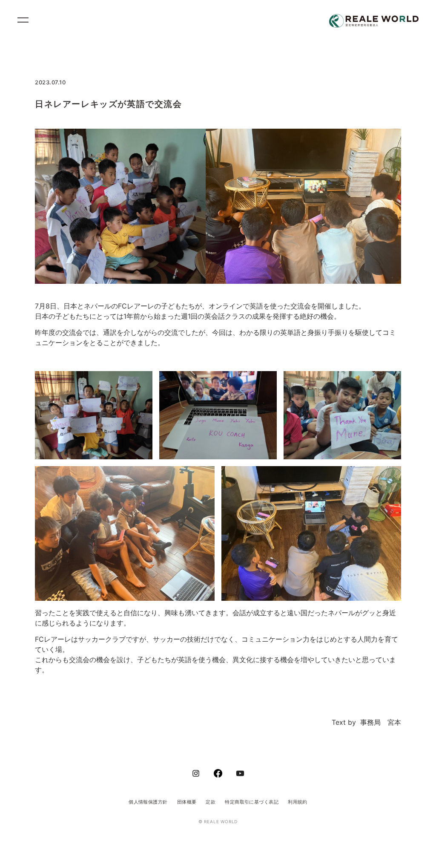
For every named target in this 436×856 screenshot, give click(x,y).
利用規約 (297, 802)
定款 (210, 802)
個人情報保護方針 (148, 802)
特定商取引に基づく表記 (251, 802)
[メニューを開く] (26, 21)
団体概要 (187, 802)
